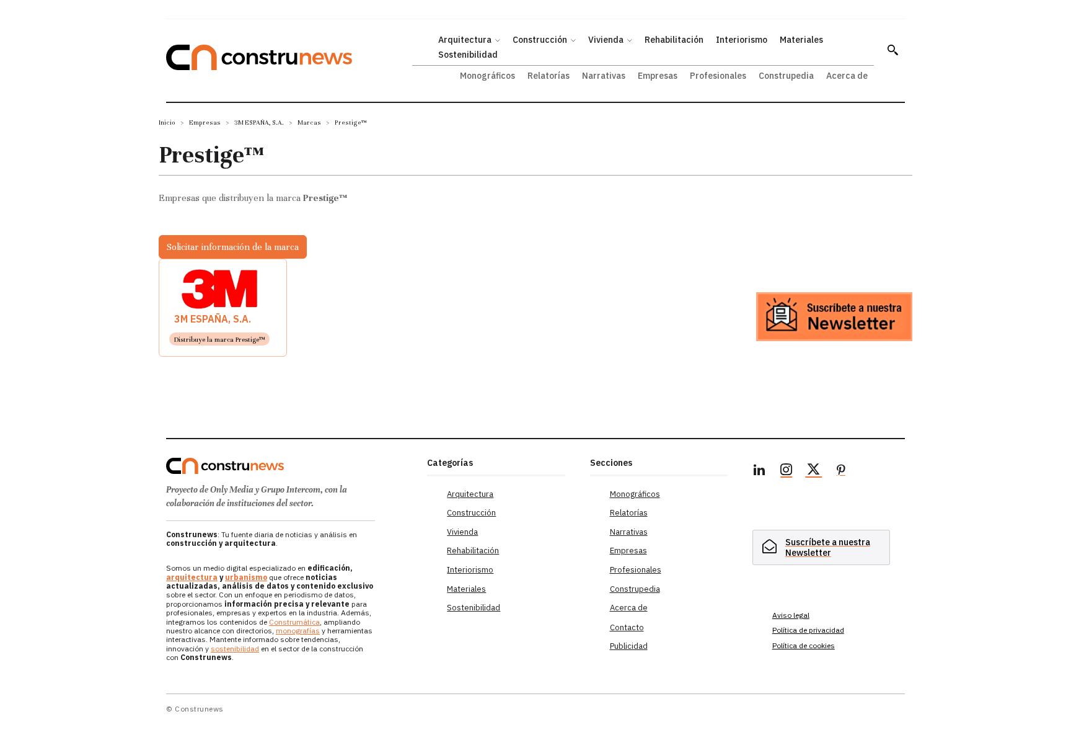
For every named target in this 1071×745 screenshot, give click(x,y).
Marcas (309, 122)
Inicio (167, 122)
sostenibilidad (235, 648)
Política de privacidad (808, 630)
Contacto (627, 627)
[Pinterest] (841, 471)
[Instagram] (786, 471)
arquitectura (192, 577)
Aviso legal (790, 615)
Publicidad (629, 646)
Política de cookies (803, 645)
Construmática (294, 622)
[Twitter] (813, 471)
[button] (892, 49)
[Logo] (289, 466)
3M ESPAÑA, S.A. (259, 122)
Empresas (205, 122)
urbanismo (246, 577)
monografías (298, 630)
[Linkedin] (759, 471)
